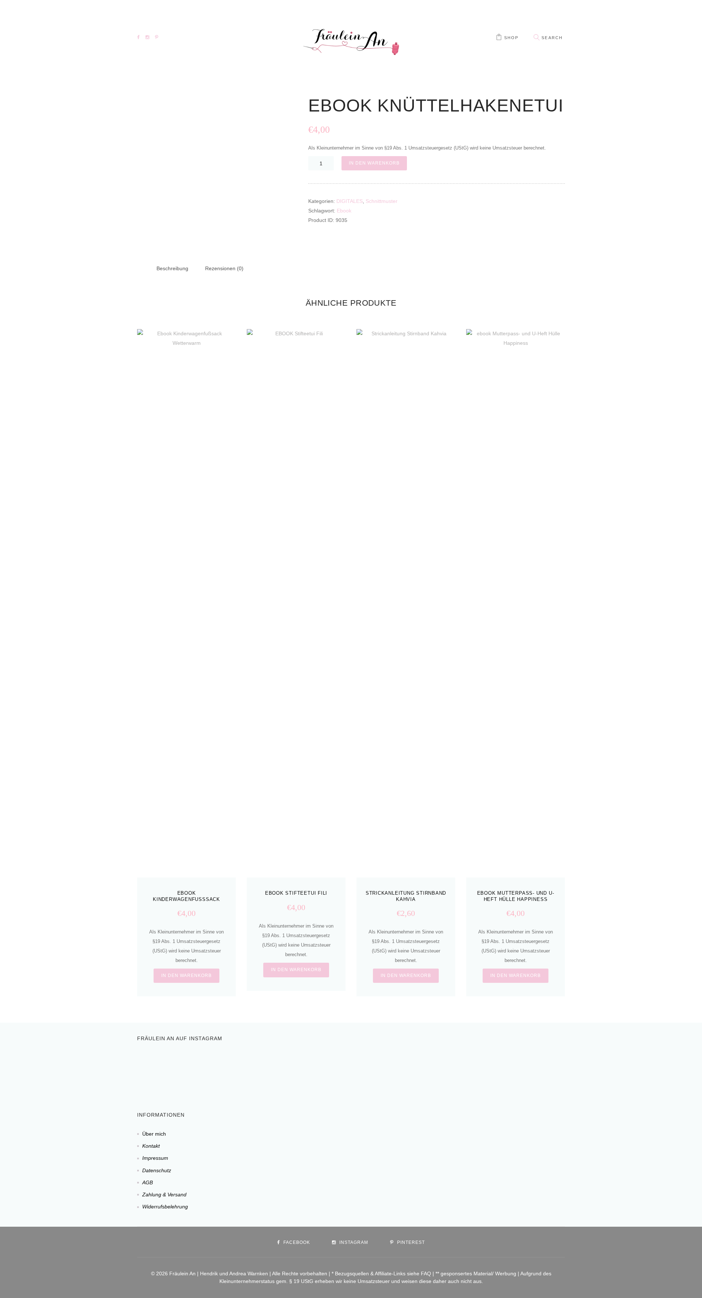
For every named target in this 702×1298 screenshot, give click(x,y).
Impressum (155, 1158)
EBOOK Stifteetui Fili (296, 893)
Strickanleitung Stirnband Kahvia (406, 896)
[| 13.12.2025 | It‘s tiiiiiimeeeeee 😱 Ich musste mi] (441, 1069)
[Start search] (536, 37)
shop (511, 37)
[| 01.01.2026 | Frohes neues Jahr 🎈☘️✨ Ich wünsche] (271, 1069)
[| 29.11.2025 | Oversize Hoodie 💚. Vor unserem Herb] (498, 1069)
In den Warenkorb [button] (186, 975)
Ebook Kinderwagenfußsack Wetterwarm (186, 899)
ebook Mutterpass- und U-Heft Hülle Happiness (515, 896)
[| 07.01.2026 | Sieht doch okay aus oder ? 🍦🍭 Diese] (158, 1069)
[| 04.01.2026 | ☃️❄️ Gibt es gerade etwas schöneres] (215, 1069)
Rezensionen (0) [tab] (224, 268)
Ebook (344, 211)
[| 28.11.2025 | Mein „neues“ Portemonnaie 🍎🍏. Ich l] (555, 1069)
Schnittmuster (381, 201)
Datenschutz (156, 1170)
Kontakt (151, 1146)
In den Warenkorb (374, 163)
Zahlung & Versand (164, 1194)
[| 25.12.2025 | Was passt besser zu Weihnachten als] (385, 1069)
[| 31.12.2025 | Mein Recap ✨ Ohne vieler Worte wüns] (328, 1069)
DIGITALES (349, 201)
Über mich (154, 1134)
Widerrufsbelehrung (165, 1207)
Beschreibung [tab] (172, 268)
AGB (147, 1182)
